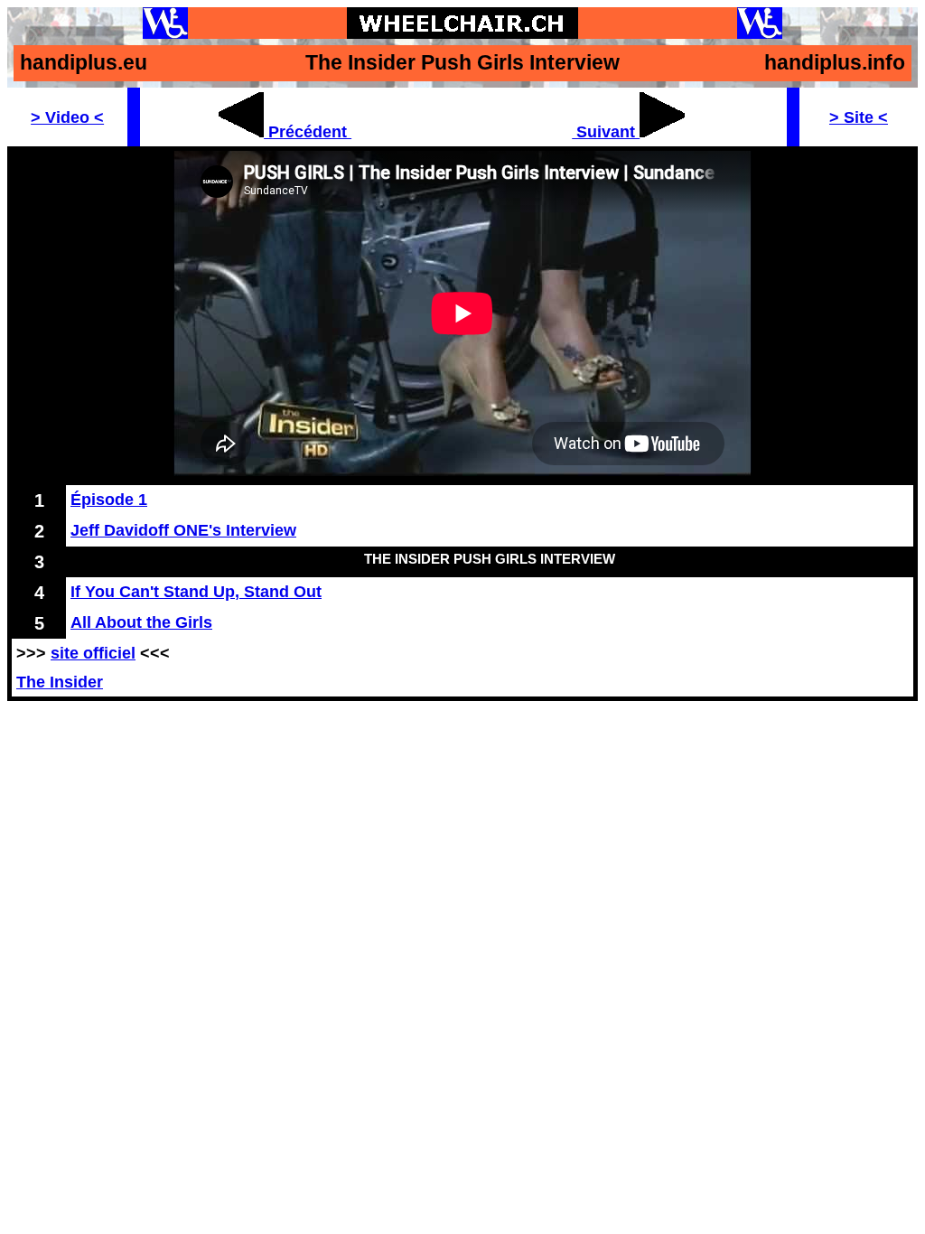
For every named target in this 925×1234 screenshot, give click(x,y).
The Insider (59, 681)
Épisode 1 (108, 499)
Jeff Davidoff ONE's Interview (183, 529)
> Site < (858, 117)
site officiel (93, 652)
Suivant (606, 131)
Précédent (307, 131)
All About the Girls (141, 621)
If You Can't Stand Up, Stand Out (196, 591)
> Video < (67, 117)
